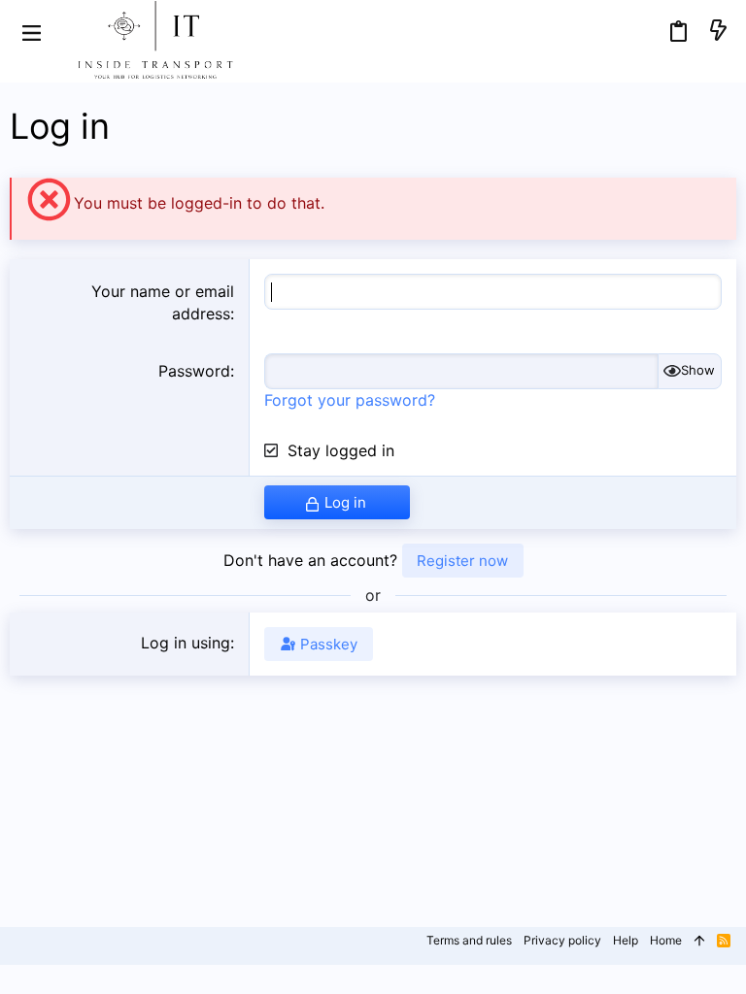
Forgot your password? (349, 400)
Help (625, 940)
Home (666, 940)
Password (194, 371)
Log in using (185, 642)
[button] (31, 32)
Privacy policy (562, 940)
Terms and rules (469, 940)
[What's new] (717, 32)
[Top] (699, 941)
